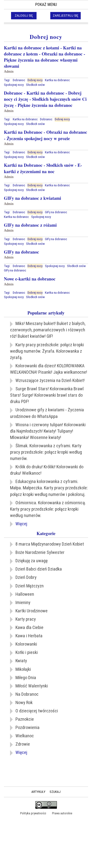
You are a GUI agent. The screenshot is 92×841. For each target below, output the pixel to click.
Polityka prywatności (33, 813)
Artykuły (38, 792)
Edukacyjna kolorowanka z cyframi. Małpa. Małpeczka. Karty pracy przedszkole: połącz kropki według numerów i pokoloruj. (49, 488)
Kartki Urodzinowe (31, 610)
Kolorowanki (26, 644)
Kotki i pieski (26, 652)
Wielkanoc (24, 735)
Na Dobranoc (27, 694)
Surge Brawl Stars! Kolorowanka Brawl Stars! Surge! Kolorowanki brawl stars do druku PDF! (47, 395)
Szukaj (55, 792)
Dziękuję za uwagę (31, 560)
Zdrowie (22, 744)
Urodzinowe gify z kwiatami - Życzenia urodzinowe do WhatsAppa (47, 413)
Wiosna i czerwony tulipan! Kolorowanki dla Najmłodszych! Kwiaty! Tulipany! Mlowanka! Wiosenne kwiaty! (48, 431)
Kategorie (46, 533)
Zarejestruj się (65, 15)
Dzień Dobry (26, 577)
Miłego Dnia (25, 677)
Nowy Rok (24, 702)
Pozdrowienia (27, 727)
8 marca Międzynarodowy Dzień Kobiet (49, 544)
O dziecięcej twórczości (36, 710)
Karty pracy (25, 619)
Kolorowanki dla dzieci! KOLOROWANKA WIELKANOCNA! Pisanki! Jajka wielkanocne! (48, 369)
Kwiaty (21, 660)
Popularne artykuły (46, 313)
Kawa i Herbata (28, 635)
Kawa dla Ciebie (29, 627)
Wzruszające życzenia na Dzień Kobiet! (50, 380)
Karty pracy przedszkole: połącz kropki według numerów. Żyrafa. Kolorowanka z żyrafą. (47, 351)
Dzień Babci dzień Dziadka (38, 569)
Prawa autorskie (62, 813)
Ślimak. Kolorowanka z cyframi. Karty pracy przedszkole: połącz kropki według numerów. (46, 452)
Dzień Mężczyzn (29, 585)
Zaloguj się (24, 15)
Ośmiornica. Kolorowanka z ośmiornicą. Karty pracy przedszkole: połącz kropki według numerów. (48, 509)
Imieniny (22, 602)
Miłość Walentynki (31, 685)
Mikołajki (23, 669)
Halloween (24, 594)
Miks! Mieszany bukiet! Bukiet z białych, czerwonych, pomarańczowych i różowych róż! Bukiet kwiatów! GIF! (47, 330)
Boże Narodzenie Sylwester (40, 552)
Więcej (21, 523)
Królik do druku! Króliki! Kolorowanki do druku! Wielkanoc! (46, 470)
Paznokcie (24, 719)
